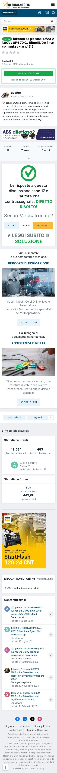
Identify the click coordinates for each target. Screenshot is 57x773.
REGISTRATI (43, 225)
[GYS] (28, 29)
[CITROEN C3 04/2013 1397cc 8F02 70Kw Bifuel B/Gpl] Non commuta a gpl (26, 631)
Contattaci (25, 726)
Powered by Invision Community (28, 768)
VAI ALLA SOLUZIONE (29, 73)
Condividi (15, 417)
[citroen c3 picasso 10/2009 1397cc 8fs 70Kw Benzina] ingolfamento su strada (25, 696)
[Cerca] (52, 21)
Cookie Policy (16, 729)
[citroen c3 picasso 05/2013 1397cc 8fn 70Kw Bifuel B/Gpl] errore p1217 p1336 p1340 (27, 610)
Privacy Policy (42, 726)
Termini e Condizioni (37, 729)
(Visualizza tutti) (44, 578)
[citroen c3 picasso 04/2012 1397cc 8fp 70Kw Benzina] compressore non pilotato (27, 651)
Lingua (9, 726)
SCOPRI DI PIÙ (28, 322)
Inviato (22, 96)
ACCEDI (11, 225)
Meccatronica (27, 64)
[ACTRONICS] (28, 134)
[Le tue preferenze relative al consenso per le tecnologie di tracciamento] (6, 767)
